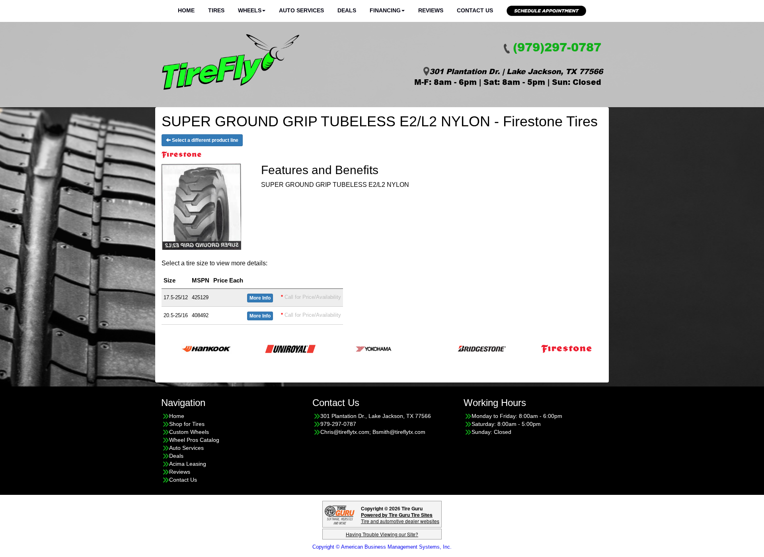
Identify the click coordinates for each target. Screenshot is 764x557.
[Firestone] (546, 348)
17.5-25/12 (176, 297)
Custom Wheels (189, 432)
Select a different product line (204, 140)
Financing (385, 10)
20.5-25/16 (176, 315)
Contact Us (475, 10)
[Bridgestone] (462, 348)
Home (186, 10)
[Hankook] (186, 348)
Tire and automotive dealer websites (400, 517)
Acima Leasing (187, 464)
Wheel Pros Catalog (194, 440)
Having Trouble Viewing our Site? (382, 534)
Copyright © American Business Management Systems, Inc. (382, 547)
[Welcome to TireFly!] (230, 62)
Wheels (249, 10)
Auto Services (301, 10)
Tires (216, 10)
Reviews (430, 10)
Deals (346, 10)
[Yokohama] (354, 348)
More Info (260, 298)
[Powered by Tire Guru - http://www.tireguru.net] (340, 514)
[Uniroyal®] (270, 348)
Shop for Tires (187, 424)
